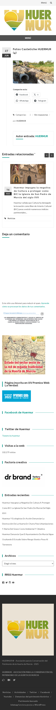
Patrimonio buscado (28, 701)
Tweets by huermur (11, 435)
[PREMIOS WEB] (16, 396)
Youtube (8, 696)
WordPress (40, 705)
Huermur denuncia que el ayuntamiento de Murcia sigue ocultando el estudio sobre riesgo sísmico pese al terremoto (28, 539)
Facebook (45, 692)
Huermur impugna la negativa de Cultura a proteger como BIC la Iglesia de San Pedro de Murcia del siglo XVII (26, 507)
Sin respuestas (41, 115)
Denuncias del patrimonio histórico (32, 696)
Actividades (20, 692)
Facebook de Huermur (19, 412)
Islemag (14, 705)
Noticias (11, 218)
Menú (44, 2)
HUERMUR (21, 121)
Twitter (33, 692)
